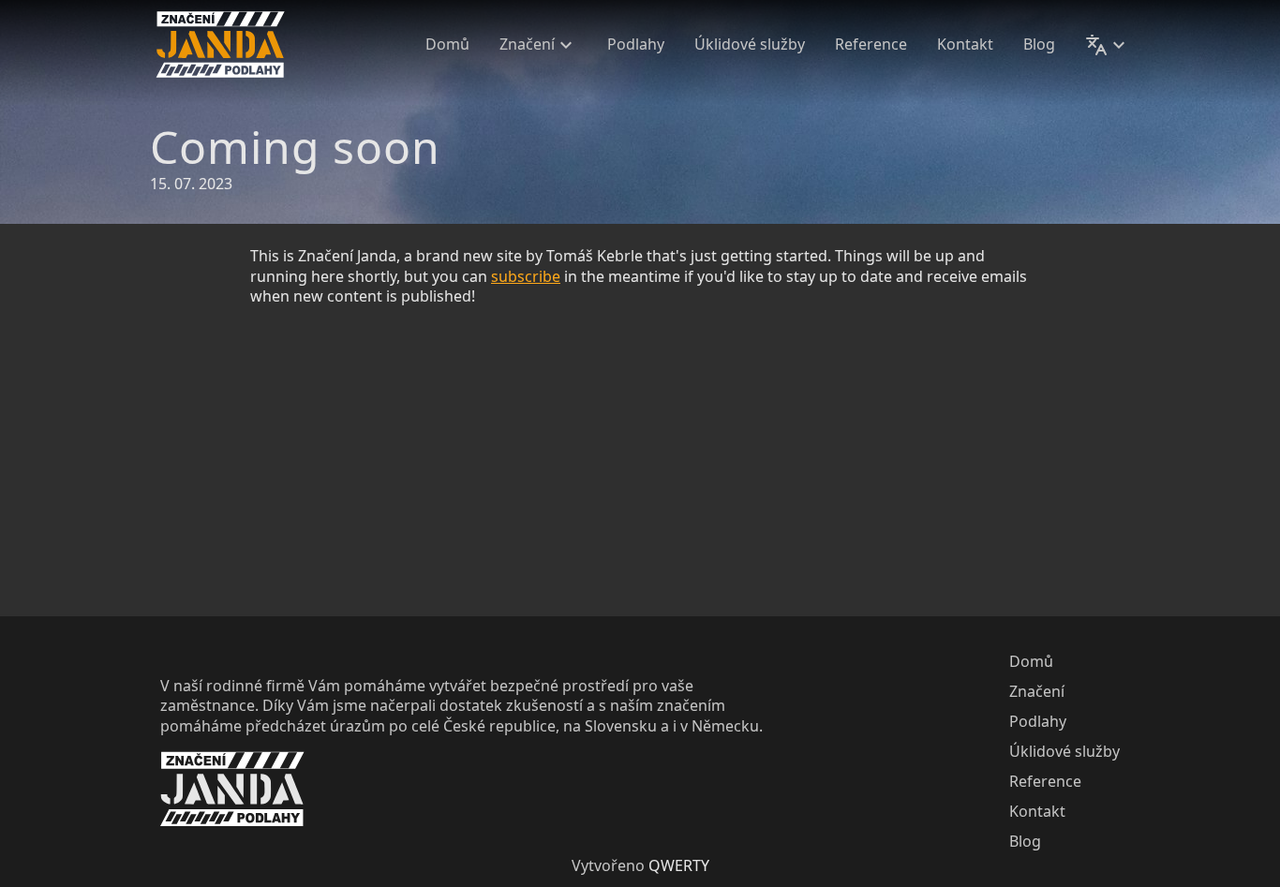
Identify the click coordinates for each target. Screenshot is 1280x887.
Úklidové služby (749, 44)
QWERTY (678, 865)
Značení (527, 44)
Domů (447, 44)
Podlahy (635, 44)
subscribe (525, 276)
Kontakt (965, 44)
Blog (1039, 44)
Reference (871, 44)
